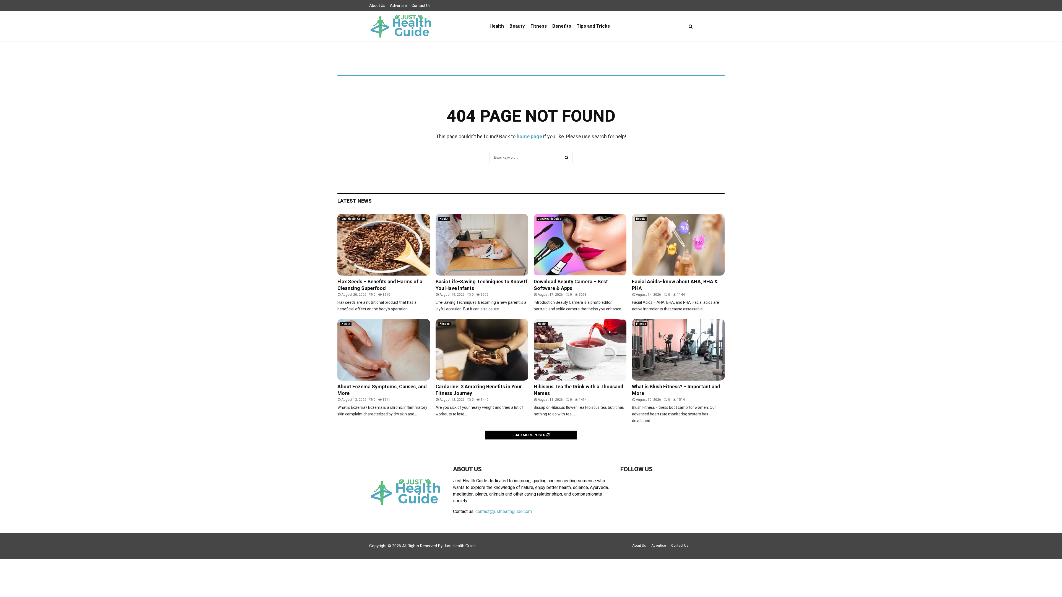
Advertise (398, 5)
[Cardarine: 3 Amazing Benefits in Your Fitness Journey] (482, 350)
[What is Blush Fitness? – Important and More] (678, 350)
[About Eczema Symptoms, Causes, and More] (383, 350)
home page (529, 136)
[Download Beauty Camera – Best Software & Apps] (580, 245)
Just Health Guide (353, 218)
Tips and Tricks (593, 26)
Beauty (517, 26)
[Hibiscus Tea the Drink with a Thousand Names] (580, 350)
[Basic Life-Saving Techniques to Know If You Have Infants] (482, 245)
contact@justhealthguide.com (503, 511)
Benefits (561, 26)
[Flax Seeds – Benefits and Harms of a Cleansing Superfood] (383, 245)
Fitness (538, 26)
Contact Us (421, 5)
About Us (377, 5)
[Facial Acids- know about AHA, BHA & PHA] (678, 245)
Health (497, 26)
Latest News (354, 201)
